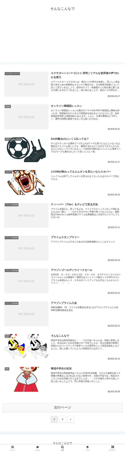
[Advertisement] (62, 41)
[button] (115, 406)
